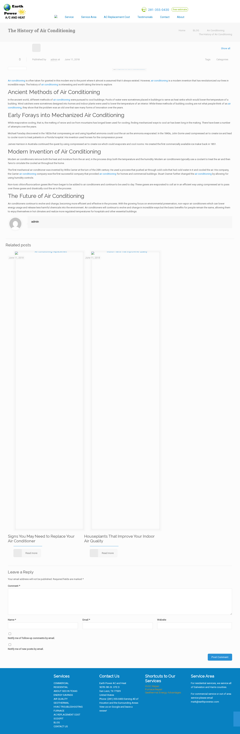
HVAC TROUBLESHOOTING (68, 706)
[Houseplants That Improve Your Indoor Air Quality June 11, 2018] (236, 719)
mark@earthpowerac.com (205, 701)
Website (161, 619)
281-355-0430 (158, 10)
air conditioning (159, 80)
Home (182, 30)
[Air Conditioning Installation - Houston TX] (14, 11)
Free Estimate (180, 9)
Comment (14, 585)
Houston (104, 702)
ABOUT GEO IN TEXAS (65, 691)
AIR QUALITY (61, 698)
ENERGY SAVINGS (63, 695)
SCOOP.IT (58, 718)
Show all (225, 48)
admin (54, 59)
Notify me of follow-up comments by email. (31, 638)
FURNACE (59, 710)
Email (86, 619)
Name (12, 619)
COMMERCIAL (61, 683)
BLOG (196, 30)
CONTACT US (61, 726)
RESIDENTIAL (61, 687)
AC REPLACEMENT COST (67, 714)
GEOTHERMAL (61, 702)
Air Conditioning (215, 30)
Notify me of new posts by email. (26, 649)
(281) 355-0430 (115, 698)
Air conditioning (16, 80)
